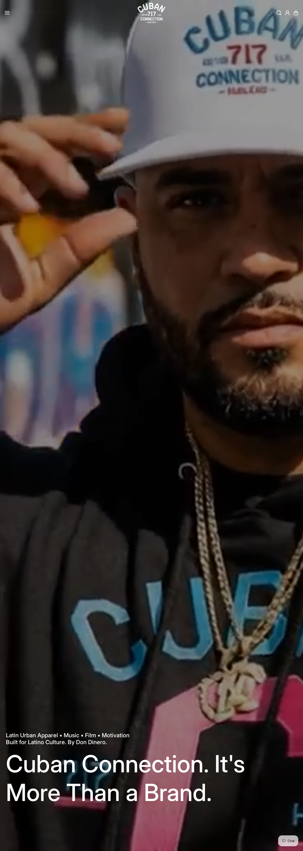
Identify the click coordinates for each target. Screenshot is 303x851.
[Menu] (7, 12)
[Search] (278, 12)
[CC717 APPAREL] (151, 12)
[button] (296, 12)
